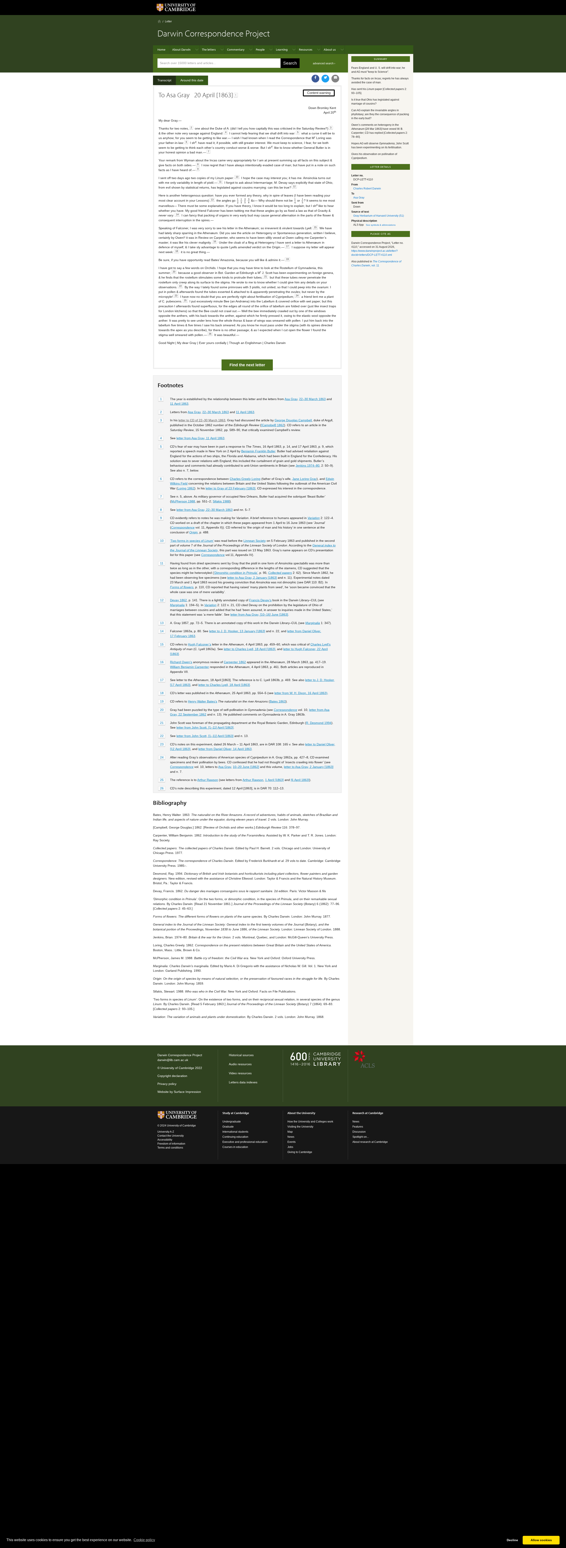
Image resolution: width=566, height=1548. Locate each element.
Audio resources (240, 1064)
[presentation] (237, 201)
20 (162, 710)
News (290, 1136)
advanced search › (324, 63)
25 (162, 780)
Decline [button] (512, 1540)
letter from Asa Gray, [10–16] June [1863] (259, 614)
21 (162, 723)
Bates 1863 (278, 701)
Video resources (240, 1073)
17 (162, 680)
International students (235, 1131)
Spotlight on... (360, 1136)
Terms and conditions (170, 1147)
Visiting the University (300, 1126)
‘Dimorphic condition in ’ (236, 573)
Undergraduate (231, 1121)
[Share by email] (335, 78)
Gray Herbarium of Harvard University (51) (378, 215)
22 (162, 736)
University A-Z (165, 1131)
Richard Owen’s (181, 662)
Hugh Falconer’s (199, 644)
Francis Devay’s (260, 600)
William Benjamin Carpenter (189, 667)
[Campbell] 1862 (272, 425)
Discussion (359, 1131)
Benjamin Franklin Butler (258, 451)
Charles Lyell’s (320, 644)
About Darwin (181, 50)
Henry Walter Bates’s (202, 701)
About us (330, 50)
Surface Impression (187, 1092)
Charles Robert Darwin (367, 188)
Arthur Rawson (207, 780)
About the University (301, 1113)
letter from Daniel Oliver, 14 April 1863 (225, 749)
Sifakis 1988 (221, 501)
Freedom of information (171, 1143)
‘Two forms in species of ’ (192, 540)
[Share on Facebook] (315, 78)
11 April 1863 (179, 403)
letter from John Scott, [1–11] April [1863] (204, 727)
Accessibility (164, 1139)
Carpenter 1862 (235, 662)
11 (161, 563)
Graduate (228, 1126)
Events (291, 1141)
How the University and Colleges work (310, 1121)
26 (162, 788)
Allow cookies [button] (541, 1540)
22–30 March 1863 (312, 399)
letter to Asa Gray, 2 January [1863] (252, 577)
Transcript (164, 80)
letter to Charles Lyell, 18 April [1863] (249, 649)
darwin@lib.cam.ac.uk (172, 1060)
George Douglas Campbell (293, 420)
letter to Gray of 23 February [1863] (230, 488)
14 (162, 631)
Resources (305, 50)
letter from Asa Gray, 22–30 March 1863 (204, 510)
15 (162, 644)
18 (162, 693)
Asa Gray (291, 399)
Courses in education (235, 1147)
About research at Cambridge (370, 1141)
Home (159, 21)
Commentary (236, 50)
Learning (282, 50)
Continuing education (235, 1136)
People (260, 50)
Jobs (290, 1147)
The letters (209, 50)
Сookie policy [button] (144, 1540)
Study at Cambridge (235, 1113)
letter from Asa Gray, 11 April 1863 (200, 438)
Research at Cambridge (367, 1113)
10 (162, 540)
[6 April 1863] (300, 780)
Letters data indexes (243, 1082)
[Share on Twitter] (325, 78)
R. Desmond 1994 (318, 723)
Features (357, 1126)
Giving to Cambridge (299, 1152)
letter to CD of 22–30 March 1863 (201, 420)
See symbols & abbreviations (381, 225)
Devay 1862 (178, 600)
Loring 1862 (186, 488)
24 (162, 757)
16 (162, 662)
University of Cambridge (177, 1068)
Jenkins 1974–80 (307, 465)
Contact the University (170, 1135)
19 (162, 701)
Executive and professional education (245, 1141)
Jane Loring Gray (304, 479)
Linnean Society (254, 540)
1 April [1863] (274, 780)
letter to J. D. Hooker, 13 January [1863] (237, 631)
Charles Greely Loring (245, 479)
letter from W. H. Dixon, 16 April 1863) (300, 693)
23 (162, 744)
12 (162, 600)
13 (162, 623)
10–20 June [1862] (246, 767)
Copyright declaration (172, 1076)
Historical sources (241, 1055)
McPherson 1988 (183, 501)
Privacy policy (166, 1084)
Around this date (191, 80)
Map (290, 1131)
